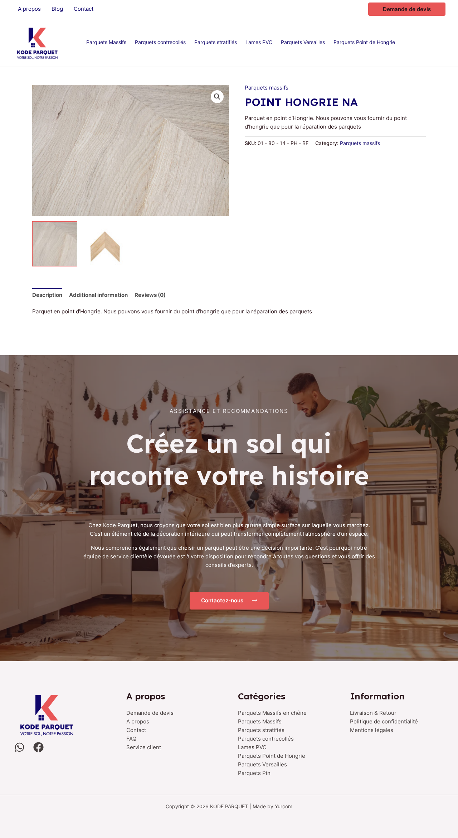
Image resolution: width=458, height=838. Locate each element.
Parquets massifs (266, 87)
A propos (137, 721)
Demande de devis (150, 712)
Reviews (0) (150, 295)
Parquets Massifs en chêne (272, 712)
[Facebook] (38, 747)
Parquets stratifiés (261, 730)
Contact (136, 730)
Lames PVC (252, 747)
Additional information (98, 295)
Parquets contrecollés (266, 738)
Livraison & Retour (373, 712)
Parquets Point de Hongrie (271, 755)
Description (47, 295)
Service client (143, 747)
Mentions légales (371, 730)
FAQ (131, 738)
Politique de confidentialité (384, 721)
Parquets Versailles (262, 764)
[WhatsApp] (19, 747)
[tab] (47, 295)
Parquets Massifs (260, 721)
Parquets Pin (254, 773)
